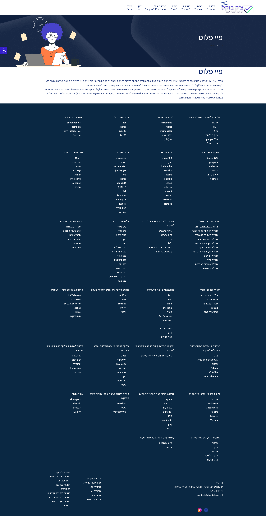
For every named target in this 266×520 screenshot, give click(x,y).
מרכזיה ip (96, 491)
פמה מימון (121, 234)
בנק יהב (122, 264)
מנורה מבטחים (73, 226)
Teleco (77, 311)
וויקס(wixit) (166, 135)
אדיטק (123, 307)
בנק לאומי (121, 272)
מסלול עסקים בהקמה (207, 247)
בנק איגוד (121, 255)
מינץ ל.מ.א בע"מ (72, 303)
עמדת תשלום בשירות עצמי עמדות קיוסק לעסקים (109, 396)
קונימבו (168, 195)
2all (124, 122)
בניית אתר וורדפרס (211, 152)
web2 (215, 170)
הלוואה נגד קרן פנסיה (210, 289)
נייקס (123, 311)
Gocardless (212, 407)
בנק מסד (121, 280)
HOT (215, 126)
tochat (77, 307)
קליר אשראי (166, 234)
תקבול (78, 187)
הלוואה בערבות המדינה (209, 221)
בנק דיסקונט (120, 259)
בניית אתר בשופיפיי (74, 117)
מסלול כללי (212, 259)
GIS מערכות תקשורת (208, 359)
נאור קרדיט (166, 336)
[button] (3, 50)
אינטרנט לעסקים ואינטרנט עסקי (204, 117)
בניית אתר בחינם (121, 117)
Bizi (170, 295)
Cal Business (165, 316)
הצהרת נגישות (94, 499)
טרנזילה (77, 174)
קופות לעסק (174, 8)
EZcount (76, 182)
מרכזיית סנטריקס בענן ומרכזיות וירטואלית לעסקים (205, 348)
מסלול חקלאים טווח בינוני (205, 251)
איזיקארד (121, 359)
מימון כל (122, 230)
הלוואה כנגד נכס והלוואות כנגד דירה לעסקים (157, 223)
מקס (78, 166)
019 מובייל (212, 143)
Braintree (213, 403)
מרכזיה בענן (95, 486)
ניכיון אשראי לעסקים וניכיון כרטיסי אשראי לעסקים (155, 348)
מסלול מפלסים (210, 268)
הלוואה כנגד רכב (121, 221)
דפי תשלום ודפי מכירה (72, 152)
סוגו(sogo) (212, 158)
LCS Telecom (74, 295)
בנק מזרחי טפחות (117, 276)
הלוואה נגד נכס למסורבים (63, 486)
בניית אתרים (199, 8)
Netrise (77, 135)
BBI (170, 243)
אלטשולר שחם (74, 239)
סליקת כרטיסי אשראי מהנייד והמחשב (157, 393)
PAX (124, 299)
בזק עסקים (212, 459)
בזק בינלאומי (211, 135)
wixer (169, 126)
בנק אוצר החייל (119, 251)
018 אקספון (212, 139)
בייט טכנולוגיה (119, 411)
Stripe (214, 399)
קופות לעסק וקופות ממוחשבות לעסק (157, 437)
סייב (170, 239)
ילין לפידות (76, 247)
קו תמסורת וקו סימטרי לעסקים (205, 437)
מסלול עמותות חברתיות (206, 264)
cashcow (167, 187)
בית (222, 45)
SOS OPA (76, 299)
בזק (216, 130)
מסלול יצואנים (211, 255)
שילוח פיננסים (165, 230)
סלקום (215, 363)
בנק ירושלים (120, 268)
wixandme (166, 122)
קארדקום (76, 170)
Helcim (214, 411)
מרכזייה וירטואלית (92, 482)
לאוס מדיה (212, 174)
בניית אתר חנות (167, 152)
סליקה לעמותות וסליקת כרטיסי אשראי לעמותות (65, 348)
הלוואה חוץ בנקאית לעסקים (61, 503)
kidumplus (166, 166)
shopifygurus (74, 122)
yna (170, 162)
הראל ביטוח (75, 234)
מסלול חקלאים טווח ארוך (206, 243)
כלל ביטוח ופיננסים (72, 230)
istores (122, 126)
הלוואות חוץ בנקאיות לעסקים (161, 289)
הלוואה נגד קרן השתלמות (71, 221)
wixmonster (166, 130)
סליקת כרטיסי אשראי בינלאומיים (204, 393)
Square (214, 415)
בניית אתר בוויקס (166, 117)
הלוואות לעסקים (186, 8)
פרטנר (214, 122)
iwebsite (213, 166)
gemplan (76, 126)
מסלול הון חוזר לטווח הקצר (205, 230)
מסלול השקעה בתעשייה (206, 234)
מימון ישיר (121, 226)
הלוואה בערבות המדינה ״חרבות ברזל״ (59, 478)
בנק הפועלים (120, 247)
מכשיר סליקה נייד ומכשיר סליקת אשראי (110, 289)
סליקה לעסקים (211, 8)
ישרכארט (76, 162)
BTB (169, 303)
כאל (124, 243)
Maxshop (121, 403)
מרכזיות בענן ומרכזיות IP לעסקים (156, 8)
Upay (78, 158)
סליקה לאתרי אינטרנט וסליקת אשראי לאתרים (111, 348)
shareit (168, 191)
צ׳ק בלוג (139, 8)
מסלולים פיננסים (164, 251)
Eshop (169, 182)
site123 (122, 135)
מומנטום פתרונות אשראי (160, 247)
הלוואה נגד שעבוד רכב (59, 497)
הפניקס (77, 243)
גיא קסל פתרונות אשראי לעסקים (156, 355)
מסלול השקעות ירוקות (207, 239)
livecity (122, 130)
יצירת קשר (129, 8)
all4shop (121, 303)
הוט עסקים (75, 316)
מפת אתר (96, 495)
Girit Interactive (72, 130)
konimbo (167, 178)
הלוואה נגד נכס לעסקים (59, 493)
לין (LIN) (168, 139)
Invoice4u (75, 178)
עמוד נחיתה (77, 393)
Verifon (122, 295)
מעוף (169, 311)
